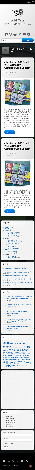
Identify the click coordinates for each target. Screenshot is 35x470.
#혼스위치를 (22, 366)
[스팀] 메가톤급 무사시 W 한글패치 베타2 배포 (16, 268)
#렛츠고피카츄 (16, 355)
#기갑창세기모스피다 (8, 353)
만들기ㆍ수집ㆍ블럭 (13, 237)
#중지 (28, 359)
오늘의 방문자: (9, 418)
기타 (6, 254)
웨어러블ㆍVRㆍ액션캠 (13, 241)
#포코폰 (28, 363)
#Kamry (11, 343)
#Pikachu (24, 343)
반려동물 (7, 249)
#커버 (15, 361)
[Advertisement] (17, 389)
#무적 (28, 355)
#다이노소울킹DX (26, 353)
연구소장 (22, 72)
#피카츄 (7, 365)
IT (5, 238)
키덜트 (6, 230)
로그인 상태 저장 (8, 443)
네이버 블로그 (7, 74)
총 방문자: (8, 426)
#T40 (22, 347)
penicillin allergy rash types (22, 321)
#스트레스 (21, 357)
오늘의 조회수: (9, 416)
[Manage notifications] (30, 466)
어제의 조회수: (9, 420)
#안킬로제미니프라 (7, 359)
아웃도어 (7, 245)
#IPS (6, 343)
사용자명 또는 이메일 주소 (9, 432)
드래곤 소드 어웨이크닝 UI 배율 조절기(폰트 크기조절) (18, 272)
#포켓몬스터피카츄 (9, 363)
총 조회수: (8, 424)
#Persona (17, 343)
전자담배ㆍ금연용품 (13, 257)
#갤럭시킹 (5, 350)
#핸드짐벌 (15, 366)
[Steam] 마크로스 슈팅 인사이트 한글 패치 (17, 326)
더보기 (11, 132)
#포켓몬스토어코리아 (20, 363)
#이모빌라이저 (22, 359)
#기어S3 (15, 353)
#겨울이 (25, 350)
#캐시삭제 (11, 361)
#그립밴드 (23, 352)
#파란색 (24, 361)
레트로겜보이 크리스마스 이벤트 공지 (16, 304)
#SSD (16, 347)
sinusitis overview (23, 298)
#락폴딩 (5, 355)
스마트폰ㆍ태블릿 (12, 243)
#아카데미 (26, 357)
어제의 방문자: (9, 422)
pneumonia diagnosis (12, 313)
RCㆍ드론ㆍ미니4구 (13, 233)
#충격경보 (5, 361)
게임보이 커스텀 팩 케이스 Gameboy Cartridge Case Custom (17, 64)
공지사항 (7, 229)
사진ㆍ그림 (11, 256)
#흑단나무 (27, 366)
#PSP (6, 346)
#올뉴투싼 (14, 359)
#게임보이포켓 (15, 350)
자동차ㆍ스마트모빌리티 (14, 248)
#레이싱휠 (10, 355)
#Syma (19, 347)
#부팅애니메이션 (14, 357)
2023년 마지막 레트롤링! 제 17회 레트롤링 (17, 311)
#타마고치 (19, 361)
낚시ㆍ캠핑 (11, 246)
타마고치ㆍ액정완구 (13, 232)
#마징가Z (23, 355)
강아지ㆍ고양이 (12, 253)
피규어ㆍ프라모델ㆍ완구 (14, 235)
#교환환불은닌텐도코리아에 (14, 352)
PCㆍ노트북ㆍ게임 (8, 155)
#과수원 (5, 352)
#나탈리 (19, 353)
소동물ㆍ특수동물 (12, 251)
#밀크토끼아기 (6, 357)
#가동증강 (27, 347)
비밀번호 (5, 438)
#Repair (11, 347)
